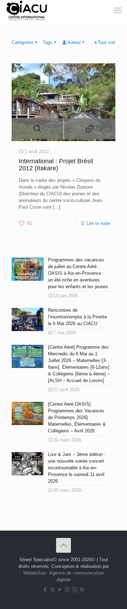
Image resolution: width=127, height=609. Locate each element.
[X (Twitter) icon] (52, 589)
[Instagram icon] (67, 589)
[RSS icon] (82, 589)
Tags (48, 42)
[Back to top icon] (63, 545)
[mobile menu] (109, 11)
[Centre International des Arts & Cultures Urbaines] (27, 10)
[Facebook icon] (45, 589)
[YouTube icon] (59, 589)
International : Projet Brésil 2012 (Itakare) (56, 165)
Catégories (23, 42)
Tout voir (106, 42)
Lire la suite (98, 223)
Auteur (74, 42)
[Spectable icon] (74, 589)
